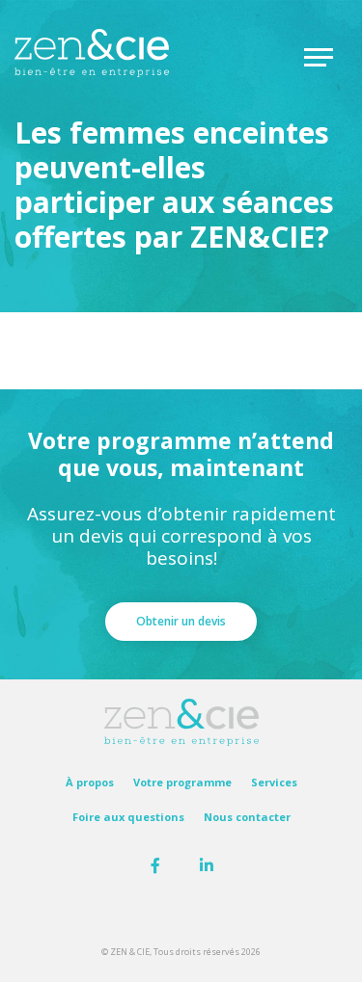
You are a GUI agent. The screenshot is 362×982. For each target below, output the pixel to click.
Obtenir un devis (181, 621)
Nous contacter (247, 817)
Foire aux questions (128, 817)
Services (274, 782)
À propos (90, 782)
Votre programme (182, 782)
